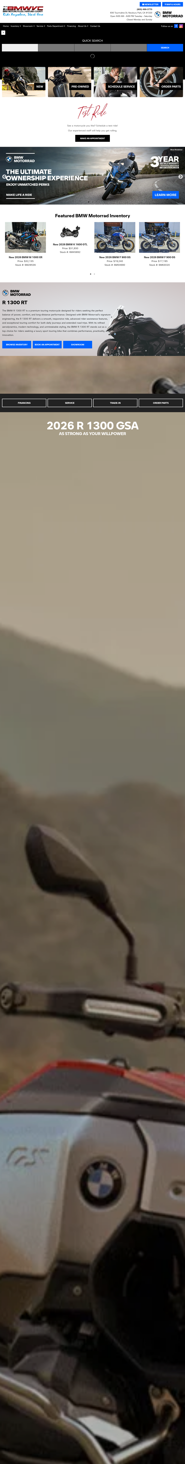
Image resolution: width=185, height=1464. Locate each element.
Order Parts (161, 402)
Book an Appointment (47, 344)
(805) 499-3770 (144, 9)
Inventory (15, 26)
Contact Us (95, 26)
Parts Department (55, 26)
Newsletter (151, 4)
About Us (82, 26)
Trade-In (115, 402)
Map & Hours (173, 4)
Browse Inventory (17, 344)
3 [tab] (96, 202)
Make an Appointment (92, 138)
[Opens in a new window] (176, 26)
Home (6, 26)
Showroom (28, 26)
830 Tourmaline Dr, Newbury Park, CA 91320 (131, 12)
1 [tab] (88, 202)
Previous (4, 176)
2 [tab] (92, 202)
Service (40, 26)
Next (180, 176)
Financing (71, 26)
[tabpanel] (92, 176)
